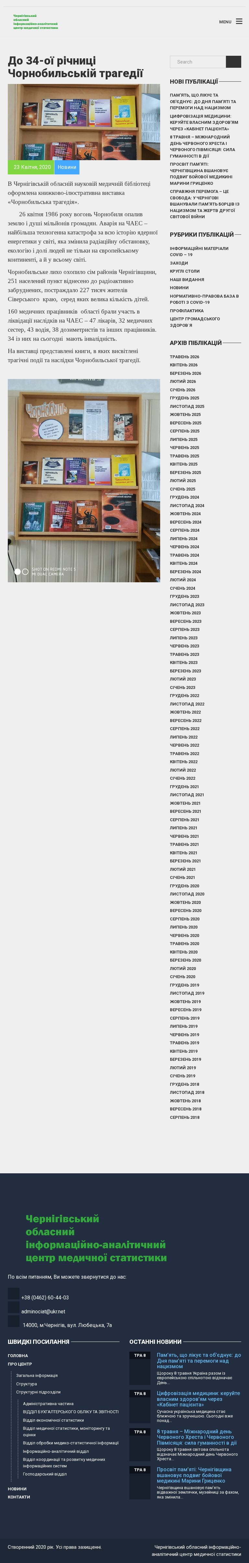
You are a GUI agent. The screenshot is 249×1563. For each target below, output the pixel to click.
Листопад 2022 (187, 704)
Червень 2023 (184, 646)
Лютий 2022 (183, 770)
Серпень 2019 (184, 1018)
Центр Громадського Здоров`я (195, 322)
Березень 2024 (185, 571)
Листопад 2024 (187, 505)
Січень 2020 (182, 976)
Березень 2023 (185, 671)
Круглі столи (185, 271)
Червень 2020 (184, 935)
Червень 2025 (184, 447)
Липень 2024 (183, 538)
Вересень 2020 (185, 910)
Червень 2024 (184, 546)
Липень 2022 (183, 737)
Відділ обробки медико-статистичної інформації (71, 1442)
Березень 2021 (185, 860)
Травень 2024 (184, 555)
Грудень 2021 (184, 786)
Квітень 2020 (183, 952)
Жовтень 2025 (185, 414)
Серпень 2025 (184, 431)
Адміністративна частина (48, 1403)
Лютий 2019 (183, 1067)
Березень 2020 (185, 960)
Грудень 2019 (184, 985)
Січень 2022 (182, 778)
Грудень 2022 (184, 695)
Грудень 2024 (184, 497)
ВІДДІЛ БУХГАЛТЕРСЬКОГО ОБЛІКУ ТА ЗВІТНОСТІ (71, 1411)
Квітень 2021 (183, 852)
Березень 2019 (185, 1059)
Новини (179, 287)
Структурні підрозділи (38, 1392)
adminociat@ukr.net (43, 1311)
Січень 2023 (182, 687)
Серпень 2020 (184, 919)
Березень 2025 (185, 472)
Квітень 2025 (183, 464)
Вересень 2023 (185, 621)
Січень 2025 (182, 489)
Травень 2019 (184, 1042)
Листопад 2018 (187, 1092)
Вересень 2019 (185, 1009)
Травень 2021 (184, 844)
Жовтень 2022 (185, 712)
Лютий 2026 (183, 381)
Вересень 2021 (185, 811)
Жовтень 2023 (185, 612)
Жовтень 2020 (185, 902)
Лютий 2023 (183, 679)
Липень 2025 (183, 439)
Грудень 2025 (184, 398)
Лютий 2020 (183, 968)
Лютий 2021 (183, 869)
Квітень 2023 (183, 662)
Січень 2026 (182, 389)
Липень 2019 (183, 1026)
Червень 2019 (184, 1034)
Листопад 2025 (187, 406)
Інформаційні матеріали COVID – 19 (199, 251)
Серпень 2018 (184, 1117)
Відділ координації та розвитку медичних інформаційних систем (64, 1462)
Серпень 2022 (184, 728)
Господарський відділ (45, 1474)
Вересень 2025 (185, 422)
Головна (18, 1355)
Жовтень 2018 (185, 1100)
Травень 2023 (184, 654)
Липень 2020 (183, 927)
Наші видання (187, 279)
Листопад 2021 (187, 794)
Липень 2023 (183, 637)
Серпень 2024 (184, 530)
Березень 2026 (185, 373)
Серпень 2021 (184, 819)
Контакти (19, 1497)
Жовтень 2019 (185, 1001)
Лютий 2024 (183, 579)
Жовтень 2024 (185, 513)
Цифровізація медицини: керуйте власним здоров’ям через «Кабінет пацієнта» (204, 122)
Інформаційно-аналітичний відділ (56, 1451)
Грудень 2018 (184, 1084)
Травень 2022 (184, 753)
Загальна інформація (37, 1375)
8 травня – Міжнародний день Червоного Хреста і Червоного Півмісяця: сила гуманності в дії (202, 147)
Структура (26, 1383)
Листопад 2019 (187, 993)
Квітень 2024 (183, 563)
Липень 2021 (183, 827)
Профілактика (187, 310)
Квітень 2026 (183, 364)
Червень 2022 (184, 745)
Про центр (20, 1364)
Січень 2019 (182, 1075)
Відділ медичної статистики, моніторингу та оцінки (66, 1431)
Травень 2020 (184, 943)
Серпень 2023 (184, 629)
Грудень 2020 (184, 885)
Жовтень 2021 (185, 803)
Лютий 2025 (183, 480)
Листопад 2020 (187, 894)
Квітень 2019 (183, 1051)
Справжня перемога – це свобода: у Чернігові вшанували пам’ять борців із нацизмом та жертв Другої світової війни (205, 204)
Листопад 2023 (187, 604)
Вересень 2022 (185, 720)
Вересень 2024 (185, 522)
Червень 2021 (184, 836)
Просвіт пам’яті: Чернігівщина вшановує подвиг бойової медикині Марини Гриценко (201, 174)
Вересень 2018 (185, 1109)
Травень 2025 (184, 456)
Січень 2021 (182, 877)
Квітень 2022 (183, 761)
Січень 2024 (182, 588)
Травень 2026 (184, 356)
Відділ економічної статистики (53, 1420)
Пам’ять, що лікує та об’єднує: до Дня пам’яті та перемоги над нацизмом (203, 101)
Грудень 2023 (184, 596)
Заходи (179, 263)
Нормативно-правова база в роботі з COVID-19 (204, 299)
